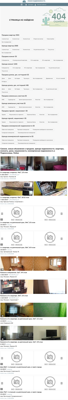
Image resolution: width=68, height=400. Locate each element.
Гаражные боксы (31, 114)
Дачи (9, 78)
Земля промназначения (25, 99)
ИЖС (3, 99)
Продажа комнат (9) (9, 56)
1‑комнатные (5, 39)
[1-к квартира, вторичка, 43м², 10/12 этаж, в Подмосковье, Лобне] (17, 195)
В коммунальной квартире (20, 60)
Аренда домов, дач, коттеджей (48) (15, 85)
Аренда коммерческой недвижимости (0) (17, 136)
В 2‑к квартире (35, 60)
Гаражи (4, 114)
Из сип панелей (60, 78)
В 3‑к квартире (46, 60)
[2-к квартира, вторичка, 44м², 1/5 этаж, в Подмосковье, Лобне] (17, 170)
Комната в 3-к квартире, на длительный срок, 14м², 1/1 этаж (21, 319)
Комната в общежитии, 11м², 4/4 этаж (13, 272)
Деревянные (49, 78)
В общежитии (5, 60)
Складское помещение (8, 132)
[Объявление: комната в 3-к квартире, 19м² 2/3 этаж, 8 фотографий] (33, 294)
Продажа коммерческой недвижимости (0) (18, 126)
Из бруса (4, 81)
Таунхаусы (26, 78)
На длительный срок (39, 49)
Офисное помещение (8, 129)
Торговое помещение (23, 129)
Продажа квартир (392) (10, 35)
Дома (3, 78)
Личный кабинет (41, 4)
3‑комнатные (26, 39)
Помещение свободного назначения (43, 129)
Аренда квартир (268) (10, 46)
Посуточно (51, 49)
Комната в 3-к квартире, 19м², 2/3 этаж (14, 296)
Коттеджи (17, 78)
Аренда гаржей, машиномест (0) (14, 118)
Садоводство (11, 99)
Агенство (37, 99)
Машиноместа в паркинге (16, 114)
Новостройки (50, 39)
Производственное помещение (26, 132)
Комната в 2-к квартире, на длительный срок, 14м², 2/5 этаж (21, 342)
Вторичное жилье (38, 39)
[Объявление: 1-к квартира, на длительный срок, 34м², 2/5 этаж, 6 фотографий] (17, 220)
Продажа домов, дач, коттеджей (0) (15, 75)
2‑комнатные (15, 39)
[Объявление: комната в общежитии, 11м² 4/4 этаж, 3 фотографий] (33, 271)
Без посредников (6, 42)
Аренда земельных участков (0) (14, 103)
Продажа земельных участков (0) (14, 96)
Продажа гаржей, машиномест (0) (15, 111)
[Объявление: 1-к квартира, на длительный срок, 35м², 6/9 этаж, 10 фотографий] (17, 245)
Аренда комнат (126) (9, 64)
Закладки (30, 4)
